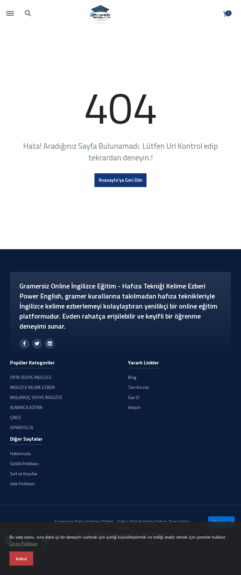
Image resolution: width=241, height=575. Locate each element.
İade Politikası (22, 484)
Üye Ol (133, 397)
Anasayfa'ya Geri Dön (120, 180)
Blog (132, 377)
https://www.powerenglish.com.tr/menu (13, 10)
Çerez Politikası (23, 543)
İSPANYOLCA (21, 427)
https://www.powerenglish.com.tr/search (28, 10)
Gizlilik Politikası (24, 463)
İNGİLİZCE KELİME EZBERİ (32, 387)
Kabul (21, 558)
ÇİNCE (15, 417)
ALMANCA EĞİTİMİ (26, 407)
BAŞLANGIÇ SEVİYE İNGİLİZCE (36, 397)
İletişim (134, 407)
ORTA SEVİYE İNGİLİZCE (30, 377)
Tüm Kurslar (138, 387)
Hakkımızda (20, 453)
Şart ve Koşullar (24, 473)
